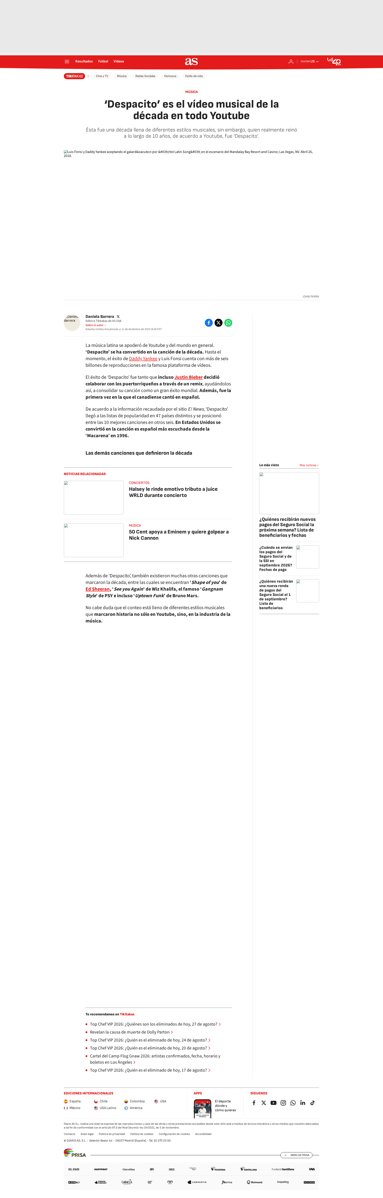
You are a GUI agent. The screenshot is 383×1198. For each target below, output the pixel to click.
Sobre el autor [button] (95, 325)
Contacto (69, 1134)
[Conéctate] (291, 61)
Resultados (84, 61)
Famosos (170, 76)
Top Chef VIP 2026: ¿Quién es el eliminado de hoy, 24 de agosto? (148, 1040)
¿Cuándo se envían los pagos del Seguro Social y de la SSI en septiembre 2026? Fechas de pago (276, 558)
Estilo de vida (194, 76)
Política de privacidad (112, 1134)
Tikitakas (127, 1014)
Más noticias (308, 465)
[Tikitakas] (77, 76)
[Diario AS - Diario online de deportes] (191, 61)
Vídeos (118, 61)
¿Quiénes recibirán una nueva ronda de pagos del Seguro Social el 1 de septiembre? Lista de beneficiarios (276, 594)
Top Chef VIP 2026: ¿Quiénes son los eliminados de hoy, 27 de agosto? (153, 1024)
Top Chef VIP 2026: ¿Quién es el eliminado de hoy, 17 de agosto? (148, 1070)
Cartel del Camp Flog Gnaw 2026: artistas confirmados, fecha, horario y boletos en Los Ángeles (155, 1059)
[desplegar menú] (67, 61)
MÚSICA (191, 92)
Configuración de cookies (174, 1134)
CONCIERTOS (139, 483)
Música (122, 76)
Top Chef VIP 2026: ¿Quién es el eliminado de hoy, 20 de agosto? (148, 1048)
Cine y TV (102, 76)
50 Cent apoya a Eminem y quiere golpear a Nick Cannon (179, 535)
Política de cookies (141, 1134)
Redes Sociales (145, 76)
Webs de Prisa (300, 1155)
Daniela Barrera (100, 316)
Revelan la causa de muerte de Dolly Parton (130, 1032)
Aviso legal (87, 1134)
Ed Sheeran (98, 589)
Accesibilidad (203, 1134)
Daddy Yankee (143, 358)
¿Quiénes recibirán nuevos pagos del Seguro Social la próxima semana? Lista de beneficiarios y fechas (287, 527)
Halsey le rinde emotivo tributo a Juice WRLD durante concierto (173, 492)
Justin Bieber (188, 377)
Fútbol (103, 61)
